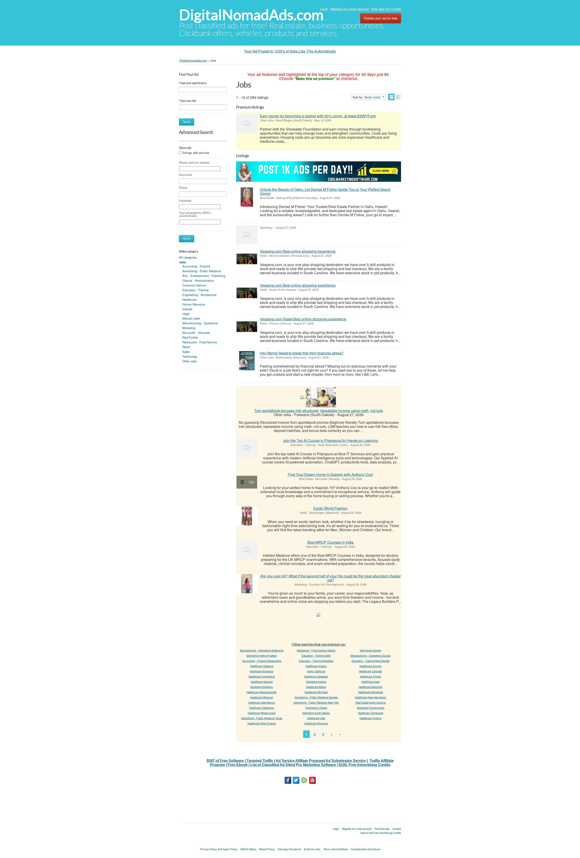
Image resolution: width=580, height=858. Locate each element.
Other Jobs (189, 361)
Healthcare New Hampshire (370, 697)
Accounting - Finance (196, 266)
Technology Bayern (370, 650)
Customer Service (194, 285)
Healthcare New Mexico (261, 702)
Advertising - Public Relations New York (316, 702)
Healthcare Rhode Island (262, 713)
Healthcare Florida (370, 676)
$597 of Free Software (225, 761)
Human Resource (193, 304)
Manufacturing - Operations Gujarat (370, 655)
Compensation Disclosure (365, 849)
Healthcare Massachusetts (261, 692)
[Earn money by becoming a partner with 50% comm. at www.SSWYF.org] (247, 123)
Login (324, 9)
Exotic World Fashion (330, 508)
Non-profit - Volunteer (196, 332)
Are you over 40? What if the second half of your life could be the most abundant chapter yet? (330, 578)
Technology (189, 356)
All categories (188, 257)
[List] (391, 97)
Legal (185, 313)
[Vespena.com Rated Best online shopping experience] (247, 326)
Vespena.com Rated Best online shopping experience (303, 319)
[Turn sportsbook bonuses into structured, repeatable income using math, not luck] (321, 396)
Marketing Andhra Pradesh (261, 655)
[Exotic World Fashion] (247, 516)
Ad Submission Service (346, 761)
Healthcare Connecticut (262, 676)
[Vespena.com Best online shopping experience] (247, 259)
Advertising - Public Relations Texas (261, 718)
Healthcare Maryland (370, 687)
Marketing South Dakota (316, 713)
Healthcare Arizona (370, 666)
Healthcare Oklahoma (261, 708)
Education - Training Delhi (316, 655)
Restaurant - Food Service (199, 342)
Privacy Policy (208, 849)
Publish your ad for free (380, 18)
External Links (312, 849)
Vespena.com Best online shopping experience (298, 251)
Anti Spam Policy (227, 849)
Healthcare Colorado (370, 671)
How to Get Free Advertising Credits (380, 833)
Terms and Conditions (335, 849)
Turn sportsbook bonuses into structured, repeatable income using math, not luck (318, 410)
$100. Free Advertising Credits (364, 765)
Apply (187, 122)
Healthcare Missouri (261, 697)
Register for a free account (349, 9)
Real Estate (190, 337)
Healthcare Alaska (316, 666)
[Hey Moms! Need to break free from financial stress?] (247, 360)
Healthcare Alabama (261, 666)
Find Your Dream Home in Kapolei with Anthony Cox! (330, 474)
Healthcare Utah (316, 718)
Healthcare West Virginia (261, 723)
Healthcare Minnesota (370, 692)
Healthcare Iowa (370, 681)
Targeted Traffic (259, 761)
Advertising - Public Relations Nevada (316, 697)
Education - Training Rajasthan (316, 661)
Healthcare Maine (316, 687)
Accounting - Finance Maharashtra (261, 661)
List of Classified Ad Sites (272, 765)
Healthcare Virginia (370, 718)
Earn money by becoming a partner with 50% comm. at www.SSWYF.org (318, 116)
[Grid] (397, 97)
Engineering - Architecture (199, 295)
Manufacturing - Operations (200, 323)
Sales (186, 351)
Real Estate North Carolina (370, 702)
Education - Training (195, 290)
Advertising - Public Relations (201, 271)
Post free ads (382, 829)
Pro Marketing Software (316, 765)
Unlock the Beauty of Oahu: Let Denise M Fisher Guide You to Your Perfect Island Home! (325, 191)
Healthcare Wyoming (316, 723)
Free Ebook (238, 765)
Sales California (316, 671)
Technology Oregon (316, 708)
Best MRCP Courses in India (330, 542)
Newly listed (372, 97)
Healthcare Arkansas (261, 671)
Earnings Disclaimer (289, 849)
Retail (186, 347)
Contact (396, 829)
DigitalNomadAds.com (251, 15)
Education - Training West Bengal (370, 661)
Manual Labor (191, 318)
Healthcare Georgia (262, 681)
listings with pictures (196, 152)
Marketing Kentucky (261, 687)
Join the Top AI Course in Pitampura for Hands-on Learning (330, 440)
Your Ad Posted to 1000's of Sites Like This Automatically (290, 51)
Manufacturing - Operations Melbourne (261, 650)
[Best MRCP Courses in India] (247, 550)
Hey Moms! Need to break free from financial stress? (301, 353)
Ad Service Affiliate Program (300, 761)
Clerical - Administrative (198, 280)
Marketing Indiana (316, 681)
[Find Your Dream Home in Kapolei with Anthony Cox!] (247, 482)
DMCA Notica (248, 849)
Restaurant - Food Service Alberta (316, 650)
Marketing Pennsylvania (370, 708)
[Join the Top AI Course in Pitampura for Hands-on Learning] (247, 448)
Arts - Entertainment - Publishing (203, 276)
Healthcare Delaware (316, 676)
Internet (187, 309)
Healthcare (189, 299)
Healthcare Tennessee (370, 713)
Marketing (188, 328)
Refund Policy (267, 849)
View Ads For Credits (386, 9)
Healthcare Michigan (316, 692)
